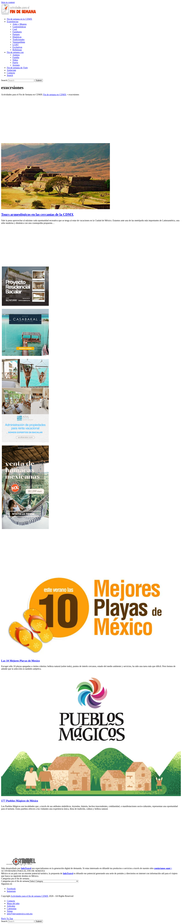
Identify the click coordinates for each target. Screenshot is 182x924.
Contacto (11, 901)
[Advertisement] (91, 118)
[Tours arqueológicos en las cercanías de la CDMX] (55, 208)
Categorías (11, 908)
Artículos (11, 906)
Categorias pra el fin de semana (15, 881)
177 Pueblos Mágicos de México (19, 800)
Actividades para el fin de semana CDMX (29, 896)
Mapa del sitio (13, 903)
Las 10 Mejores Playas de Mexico (20, 660)
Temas (10, 911)
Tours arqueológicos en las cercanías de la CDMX (37, 214)
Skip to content (8, 2)
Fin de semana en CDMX (54, 94)
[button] (10, 75)
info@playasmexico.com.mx (20, 913)
